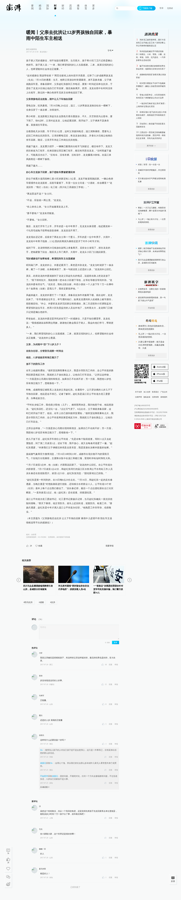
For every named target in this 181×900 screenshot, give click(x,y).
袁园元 (41, 735)
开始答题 (151, 308)
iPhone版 (161, 374)
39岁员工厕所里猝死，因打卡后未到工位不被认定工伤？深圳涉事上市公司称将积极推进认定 (150, 43)
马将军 (41, 696)
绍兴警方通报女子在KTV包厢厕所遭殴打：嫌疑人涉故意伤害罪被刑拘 (150, 86)
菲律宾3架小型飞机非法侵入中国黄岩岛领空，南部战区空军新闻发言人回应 (151, 115)
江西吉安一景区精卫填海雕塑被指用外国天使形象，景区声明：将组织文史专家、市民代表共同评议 (150, 135)
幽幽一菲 (42, 849)
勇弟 (40, 676)
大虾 (40, 653)
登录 (161, 8)
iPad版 (160, 381)
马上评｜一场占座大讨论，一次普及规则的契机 (152, 220)
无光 (40, 829)
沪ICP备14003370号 (142, 406)
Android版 (161, 367)
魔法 (40, 715)
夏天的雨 (42, 869)
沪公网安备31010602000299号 (146, 409)
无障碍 (170, 8)
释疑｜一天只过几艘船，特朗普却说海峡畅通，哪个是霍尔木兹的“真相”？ (152, 211)
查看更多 (151, 189)
